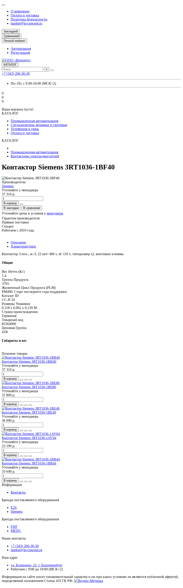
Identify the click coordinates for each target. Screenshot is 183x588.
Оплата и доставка (25, 15)
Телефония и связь (25, 129)
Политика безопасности (29, 19)
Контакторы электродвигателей (35, 156)
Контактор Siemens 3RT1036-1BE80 (29, 387)
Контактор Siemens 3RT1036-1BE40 (29, 412)
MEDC (16, 531)
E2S (14, 507)
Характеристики (23, 246)
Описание (18, 242)
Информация (12, 485)
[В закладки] (26, 379)
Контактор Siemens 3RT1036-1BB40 (29, 361)
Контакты (18, 492)
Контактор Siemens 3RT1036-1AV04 (29, 438)
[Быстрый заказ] (21, 204)
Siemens (8, 186)
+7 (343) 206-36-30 (16, 73)
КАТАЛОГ (10, 64)
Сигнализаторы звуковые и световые (39, 125)
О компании (20, 11)
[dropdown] (3, 5)
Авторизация (21, 48)
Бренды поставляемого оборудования (30, 500)
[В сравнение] (30, 379)
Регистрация (20, 52)
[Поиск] (52, 70)
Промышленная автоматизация (34, 121)
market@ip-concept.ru (26, 23)
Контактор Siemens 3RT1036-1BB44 (29, 463)
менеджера (55, 213)
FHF (14, 527)
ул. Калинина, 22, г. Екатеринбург (36, 565)
